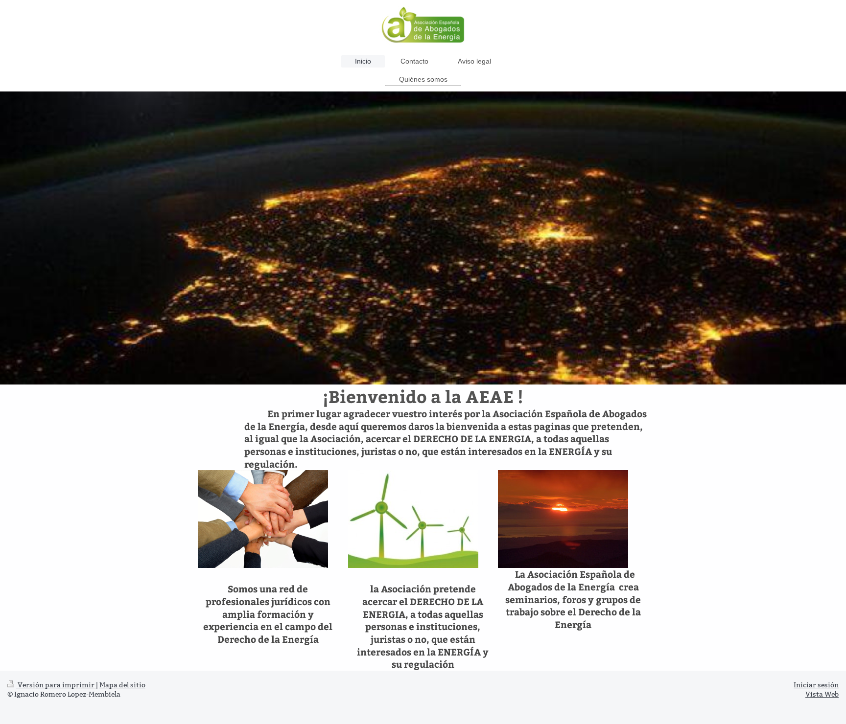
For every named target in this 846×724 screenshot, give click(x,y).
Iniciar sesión (816, 684)
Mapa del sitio (122, 684)
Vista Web (822, 694)
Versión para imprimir (56, 684)
